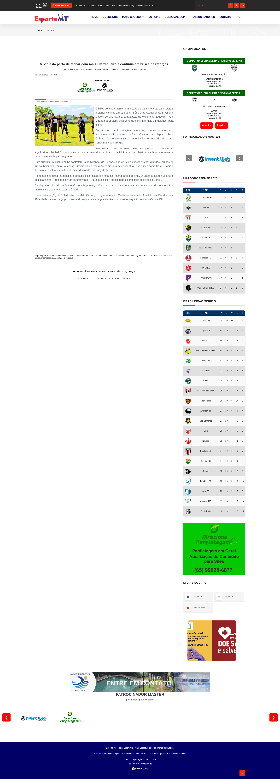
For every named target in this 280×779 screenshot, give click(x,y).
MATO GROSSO (131, 17)
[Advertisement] (104, 54)
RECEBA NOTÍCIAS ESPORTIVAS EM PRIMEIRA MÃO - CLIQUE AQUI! (104, 271)
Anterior (206, 125)
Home (39, 31)
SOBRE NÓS (110, 17)
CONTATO (225, 17)
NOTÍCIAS (154, 17)
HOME (94, 17)
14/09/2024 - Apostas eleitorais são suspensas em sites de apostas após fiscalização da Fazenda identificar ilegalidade (127, 6)
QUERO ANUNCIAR (176, 17)
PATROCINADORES (203, 17)
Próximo (221, 125)
